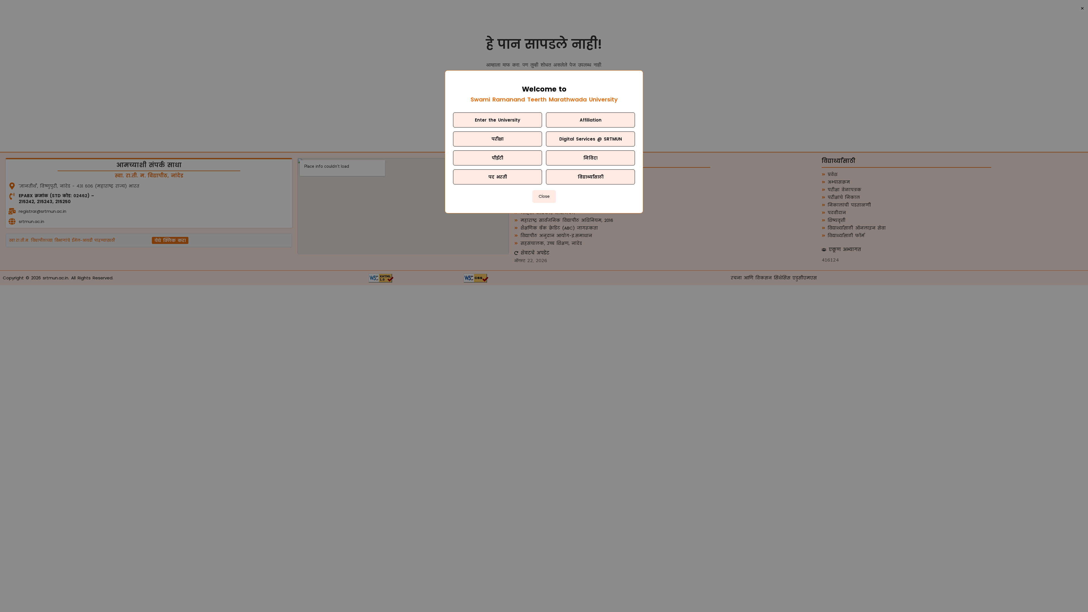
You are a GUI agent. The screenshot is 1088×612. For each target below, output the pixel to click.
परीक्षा (497, 139)
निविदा (590, 158)
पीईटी (497, 158)
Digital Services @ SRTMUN (590, 139)
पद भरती (497, 177)
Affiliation (591, 120)
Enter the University (497, 120)
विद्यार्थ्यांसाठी (591, 177)
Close (544, 196)
